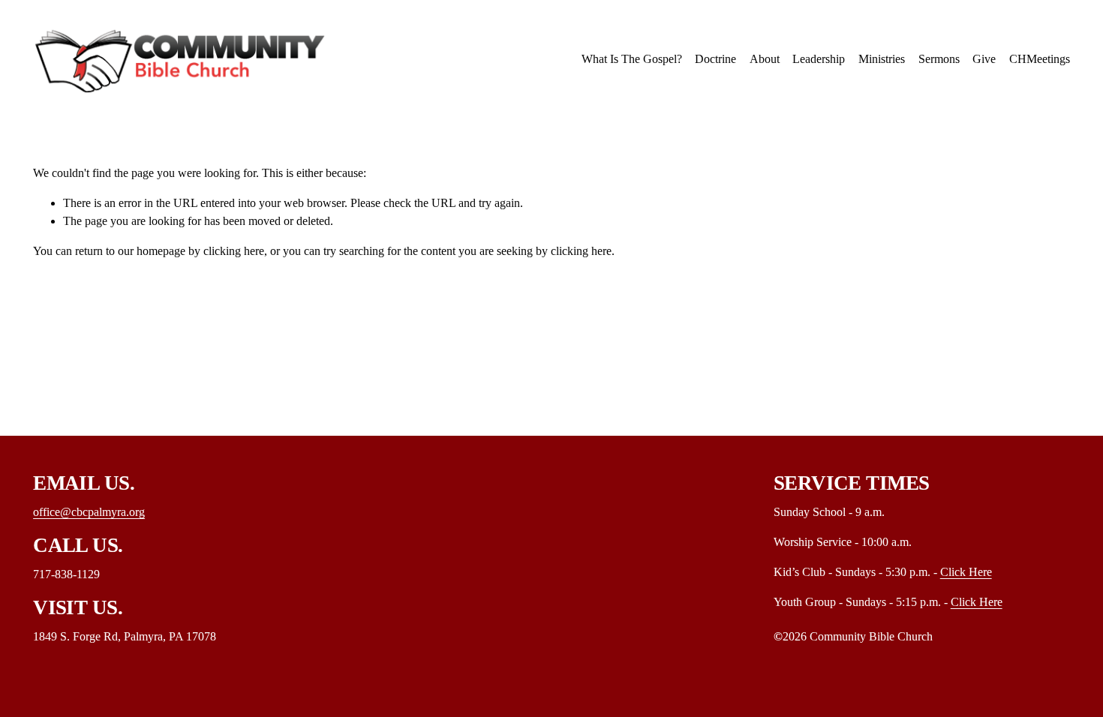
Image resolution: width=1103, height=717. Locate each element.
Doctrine (715, 58)
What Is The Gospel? (632, 58)
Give (984, 58)
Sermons (939, 58)
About (765, 58)
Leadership (818, 58)
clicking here (233, 250)
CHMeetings (1039, 58)
